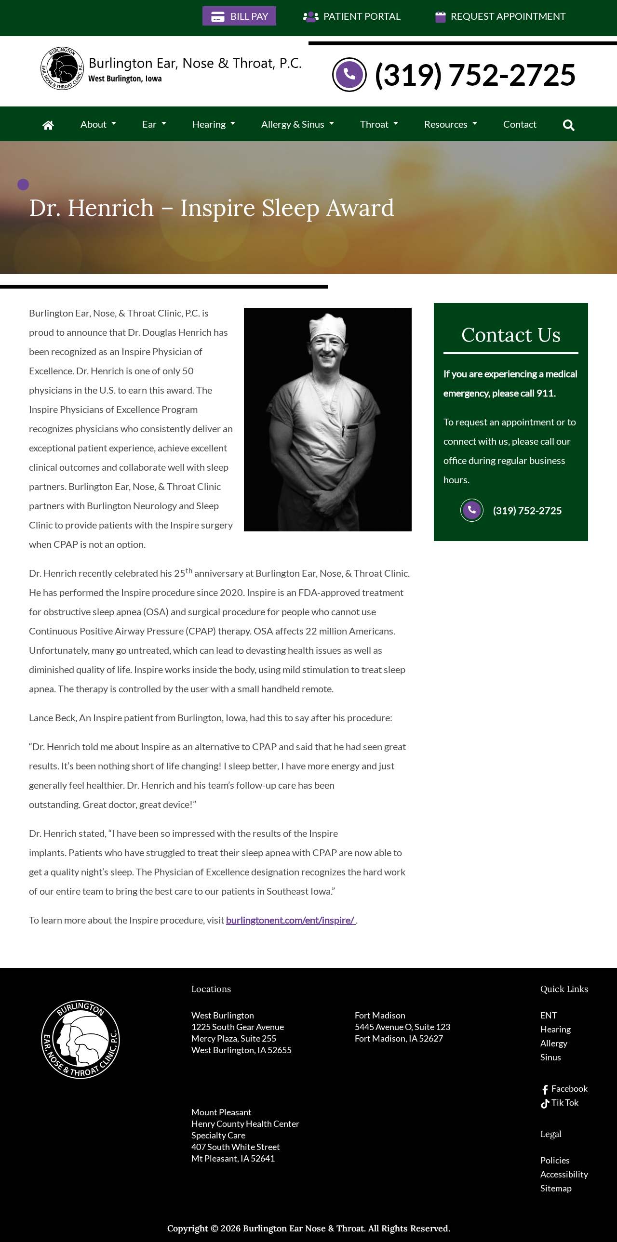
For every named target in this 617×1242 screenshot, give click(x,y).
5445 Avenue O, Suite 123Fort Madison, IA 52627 (402, 1032)
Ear (149, 124)
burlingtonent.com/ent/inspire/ (291, 919)
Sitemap (556, 1188)
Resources (446, 124)
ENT (548, 1015)
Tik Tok (564, 1102)
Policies (555, 1160)
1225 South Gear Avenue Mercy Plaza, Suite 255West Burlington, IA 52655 (241, 1038)
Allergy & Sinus (292, 124)
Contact (520, 124)
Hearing (209, 124)
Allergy (553, 1043)
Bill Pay (248, 16)
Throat (374, 124)
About (93, 124)
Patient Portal (361, 16)
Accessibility (564, 1174)
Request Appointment (507, 16)
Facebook (569, 1088)
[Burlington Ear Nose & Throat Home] (170, 68)
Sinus (550, 1057)
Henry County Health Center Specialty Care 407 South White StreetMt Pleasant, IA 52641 (245, 1140)
